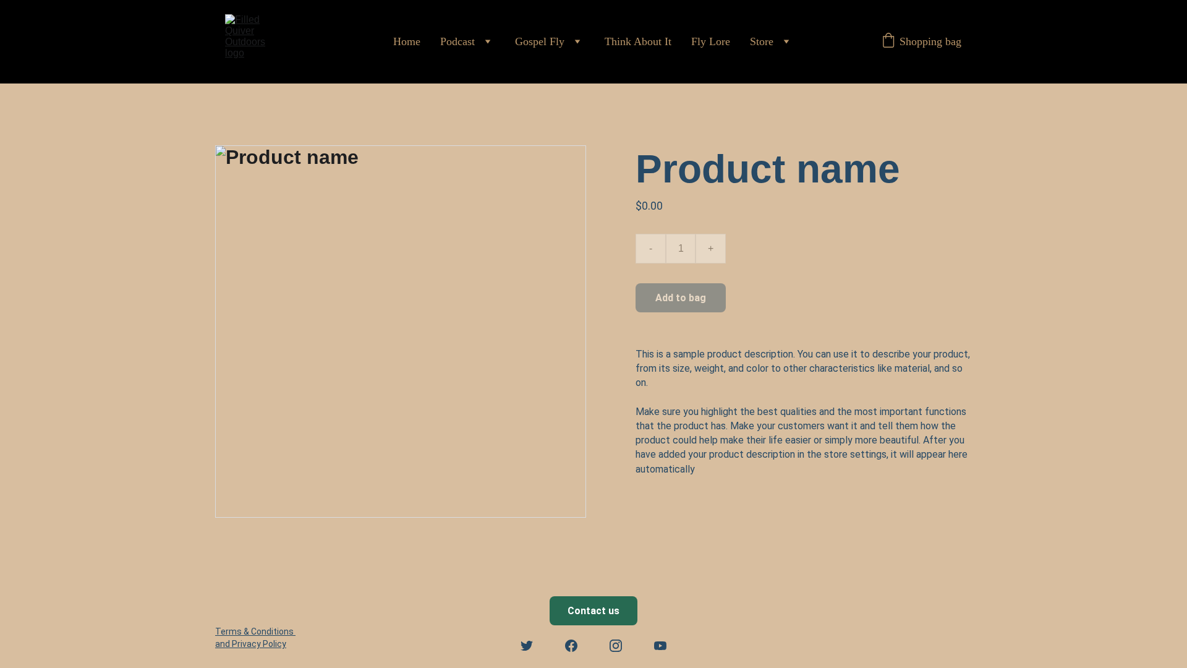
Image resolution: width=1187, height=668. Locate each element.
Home (406, 41)
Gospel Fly (539, 41)
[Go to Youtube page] (660, 646)
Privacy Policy (259, 644)
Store (761, 41)
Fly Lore (710, 41)
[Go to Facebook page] (571, 646)
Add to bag (680, 298)
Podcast (457, 41)
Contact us (593, 611)
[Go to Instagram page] (616, 646)
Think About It (638, 41)
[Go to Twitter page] (527, 646)
